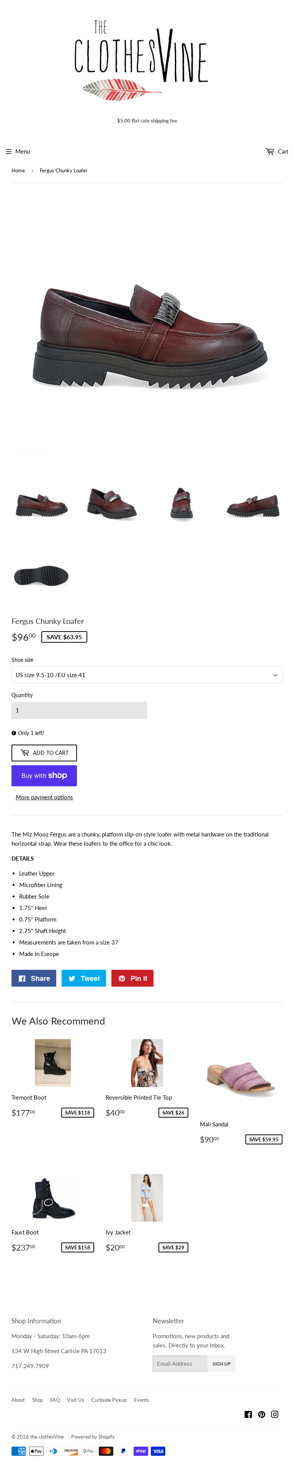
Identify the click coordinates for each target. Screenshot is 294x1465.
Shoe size (22, 659)
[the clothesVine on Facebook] (248, 1415)
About (18, 1400)
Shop (37, 1400)
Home (18, 170)
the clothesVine (47, 1437)
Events (141, 1400)
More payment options (44, 797)
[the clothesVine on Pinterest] (262, 1415)
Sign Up (221, 1364)
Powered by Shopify (93, 1437)
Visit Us (75, 1400)
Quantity (22, 695)
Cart (282, 151)
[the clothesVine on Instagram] (275, 1415)
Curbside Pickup (109, 1400)
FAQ (55, 1400)
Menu (22, 151)
